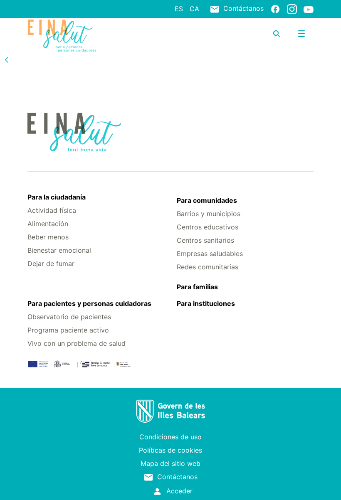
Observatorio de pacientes (69, 317)
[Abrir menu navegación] (301, 33)
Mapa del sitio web (170, 463)
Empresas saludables (210, 253)
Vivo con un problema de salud (76, 343)
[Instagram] (292, 9)
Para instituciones (206, 303)
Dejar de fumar (50, 263)
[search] (276, 33)
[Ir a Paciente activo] (75, 35)
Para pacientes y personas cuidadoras (89, 303)
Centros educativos (207, 227)
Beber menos (48, 237)
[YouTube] (309, 9)
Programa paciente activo (68, 330)
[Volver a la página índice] (6, 59)
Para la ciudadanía (56, 197)
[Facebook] (275, 9)
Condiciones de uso (170, 437)
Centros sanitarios (205, 240)
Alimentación (47, 223)
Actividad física (51, 210)
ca (194, 9)
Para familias (197, 287)
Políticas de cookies (170, 450)
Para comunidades (207, 200)
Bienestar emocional (59, 250)
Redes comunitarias (207, 267)
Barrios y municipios (208, 213)
